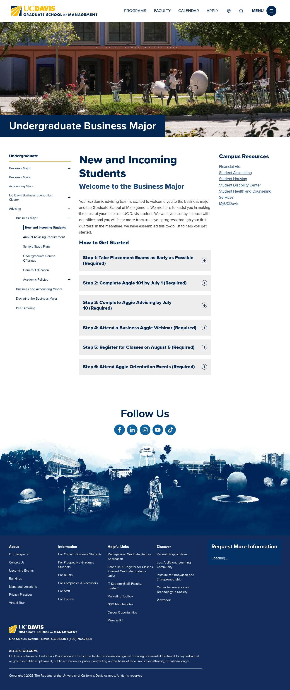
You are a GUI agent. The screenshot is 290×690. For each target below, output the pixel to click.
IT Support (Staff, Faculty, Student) (125, 586)
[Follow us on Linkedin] (132, 430)
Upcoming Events (21, 571)
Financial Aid (229, 166)
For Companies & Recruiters (78, 583)
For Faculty (66, 599)
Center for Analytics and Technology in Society (174, 589)
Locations (228, 11)
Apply (212, 10)
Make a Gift (115, 620)
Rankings (15, 578)
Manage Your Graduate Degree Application (129, 556)
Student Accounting (235, 172)
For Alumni (65, 575)
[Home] (54, 11)
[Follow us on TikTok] (170, 430)
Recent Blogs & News (172, 554)
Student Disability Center (240, 185)
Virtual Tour (17, 603)
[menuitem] (37, 168)
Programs (135, 10)
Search (241, 11)
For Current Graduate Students (80, 554)
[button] (264, 11)
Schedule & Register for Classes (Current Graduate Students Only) (130, 571)
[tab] (145, 260)
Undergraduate (23, 155)
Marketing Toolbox (120, 596)
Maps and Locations (23, 587)
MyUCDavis (229, 203)
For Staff (64, 591)
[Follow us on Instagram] (145, 430)
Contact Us (16, 562)
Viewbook (164, 600)
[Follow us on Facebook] (119, 430)
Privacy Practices (21, 595)
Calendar (188, 10)
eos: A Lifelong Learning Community (174, 565)
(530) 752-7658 (80, 639)
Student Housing (233, 179)
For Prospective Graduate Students (76, 565)
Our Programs (19, 554)
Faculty (162, 10)
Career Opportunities (122, 612)
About (14, 547)
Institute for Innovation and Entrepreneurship (175, 577)
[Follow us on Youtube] (158, 430)
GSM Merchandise (120, 604)
